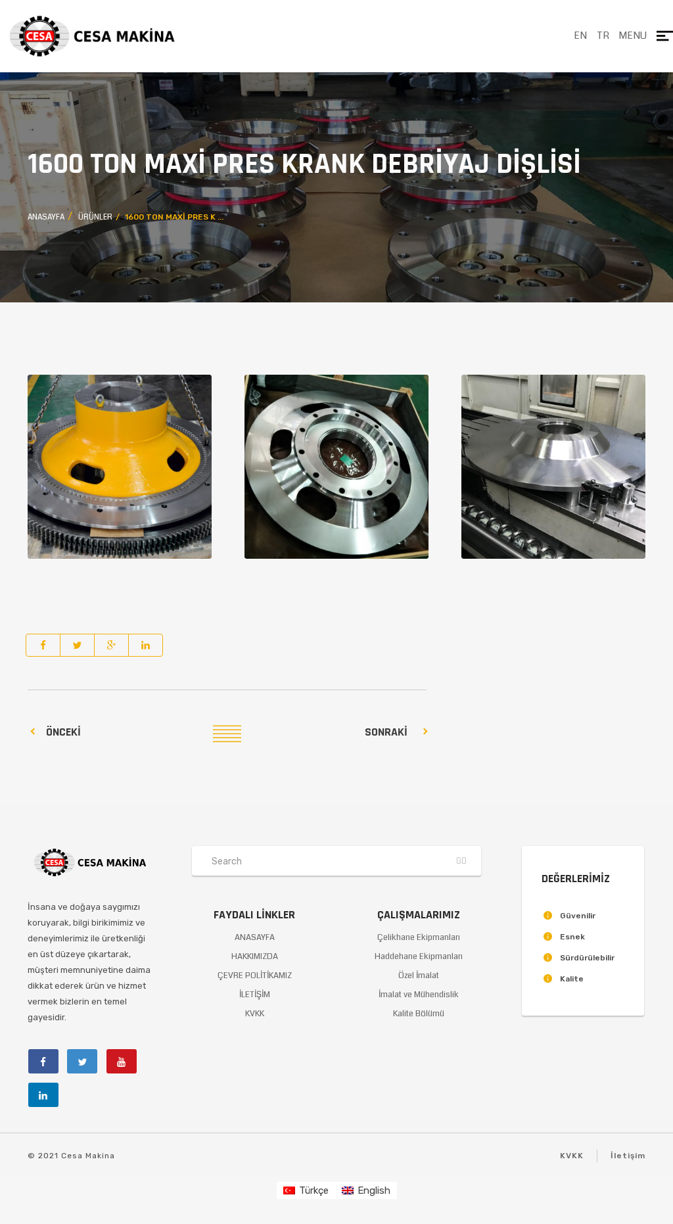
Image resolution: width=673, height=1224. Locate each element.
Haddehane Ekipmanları (419, 956)
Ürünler (95, 217)
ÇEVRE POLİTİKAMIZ (255, 975)
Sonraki (386, 732)
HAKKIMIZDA (254, 956)
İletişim (628, 1155)
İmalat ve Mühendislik (419, 994)
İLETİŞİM (254, 994)
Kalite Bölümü (418, 1014)
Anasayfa (46, 217)
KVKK (254, 1014)
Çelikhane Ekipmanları (418, 937)
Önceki (63, 732)
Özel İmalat (418, 975)
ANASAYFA (255, 937)
